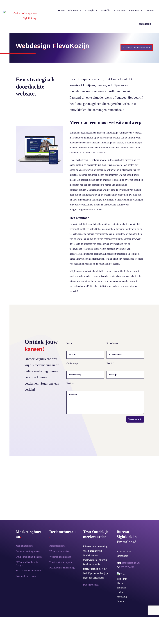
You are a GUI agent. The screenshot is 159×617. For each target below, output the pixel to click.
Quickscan (145, 23)
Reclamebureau (57, 545)
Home (61, 10)
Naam (69, 343)
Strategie (89, 10)
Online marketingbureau (28, 551)
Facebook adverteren (26, 576)
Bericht (70, 383)
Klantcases (120, 10)
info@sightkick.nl (131, 562)
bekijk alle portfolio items (138, 47)
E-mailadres (112, 343)
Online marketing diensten (29, 556)
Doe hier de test (90, 584)
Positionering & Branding (62, 567)
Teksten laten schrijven (60, 562)
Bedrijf (110, 363)
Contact (150, 10)
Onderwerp (72, 363)
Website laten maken (59, 551)
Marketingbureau (24, 545)
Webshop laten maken (60, 556)
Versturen (133, 419)
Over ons (134, 10)
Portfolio (105, 10)
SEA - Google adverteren (28, 570)
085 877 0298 (127, 567)
